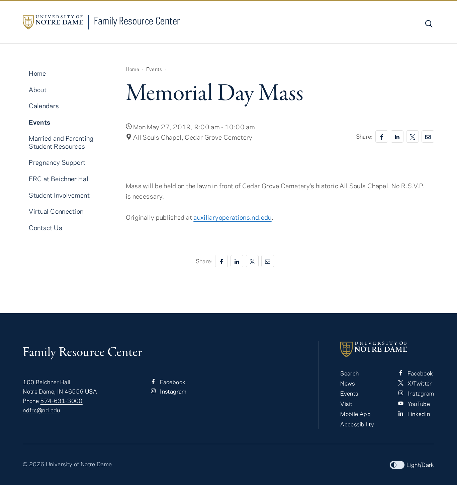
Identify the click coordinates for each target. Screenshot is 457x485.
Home (132, 69)
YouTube (418, 403)
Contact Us (45, 227)
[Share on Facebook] (381, 136)
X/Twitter (419, 383)
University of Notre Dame (79, 464)
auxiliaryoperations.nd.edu (232, 217)
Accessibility (357, 424)
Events (154, 69)
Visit (346, 403)
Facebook (172, 382)
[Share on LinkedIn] (397, 136)
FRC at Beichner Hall (59, 179)
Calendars (44, 105)
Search (349, 373)
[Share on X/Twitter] (412, 136)
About (38, 89)
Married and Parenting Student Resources (61, 142)
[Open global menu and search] (428, 23)
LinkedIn (418, 413)
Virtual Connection (56, 211)
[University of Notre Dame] (387, 349)
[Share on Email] (428, 136)
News (347, 383)
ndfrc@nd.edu (41, 410)
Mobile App (355, 413)
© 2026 (33, 464)
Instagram (173, 391)
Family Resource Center (137, 20)
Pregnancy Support (57, 162)
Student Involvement (59, 195)
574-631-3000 (61, 400)
